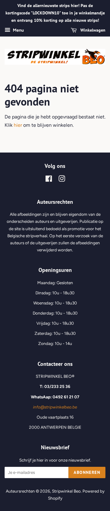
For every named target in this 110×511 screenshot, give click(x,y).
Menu (18, 30)
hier (18, 125)
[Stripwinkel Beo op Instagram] (61, 179)
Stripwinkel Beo (66, 491)
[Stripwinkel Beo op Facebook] (48, 179)
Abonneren (87, 472)
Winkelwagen (92, 30)
